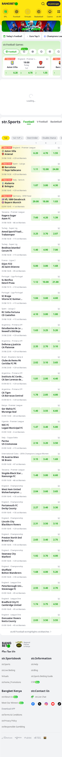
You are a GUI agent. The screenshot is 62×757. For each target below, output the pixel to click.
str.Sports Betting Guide (42, 676)
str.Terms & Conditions (12, 714)
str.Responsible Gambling (13, 726)
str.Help (34, 664)
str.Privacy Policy (9, 720)
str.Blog (34, 670)
